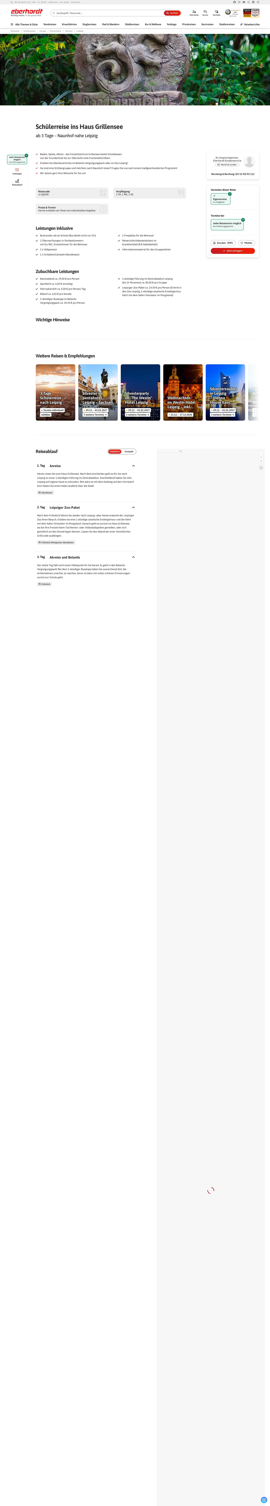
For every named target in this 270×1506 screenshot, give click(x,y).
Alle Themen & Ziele (26, 24)
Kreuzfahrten (69, 24)
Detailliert (115, 451)
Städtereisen (132, 24)
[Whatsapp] (248, 2)
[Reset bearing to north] (261, 461)
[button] (86, 466)
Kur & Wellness (153, 24)
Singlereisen (89, 24)
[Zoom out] (261, 457)
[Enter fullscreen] (261, 468)
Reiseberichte (252, 24)
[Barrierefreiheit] (264, 1500)
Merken (248, 242)
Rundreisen (50, 24)
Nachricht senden (229, 165)
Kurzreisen (207, 24)
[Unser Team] (249, 161)
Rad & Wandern (110, 24)
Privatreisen (189, 24)
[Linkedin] (253, 2)
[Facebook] (234, 2)
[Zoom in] (261, 452)
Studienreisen (227, 24)
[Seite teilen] (258, 2)
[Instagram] (239, 2)
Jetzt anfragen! (235, 250)
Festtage (171, 24)
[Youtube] (244, 2)
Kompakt (129, 451)
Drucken (225, 242)
